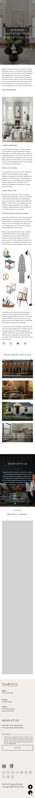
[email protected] (7, 693)
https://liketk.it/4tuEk (9, 89)
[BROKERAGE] (26, 772)
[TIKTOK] (3, 776)
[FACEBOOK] (3, 772)
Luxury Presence (17, 784)
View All (17, 448)
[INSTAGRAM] (8, 772)
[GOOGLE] (8, 776)
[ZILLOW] (12, 776)
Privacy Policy (12, 743)
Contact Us (17, 496)
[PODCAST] (30, 772)
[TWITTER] (17, 772)
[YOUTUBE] (21, 772)
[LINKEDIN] (12, 772)
